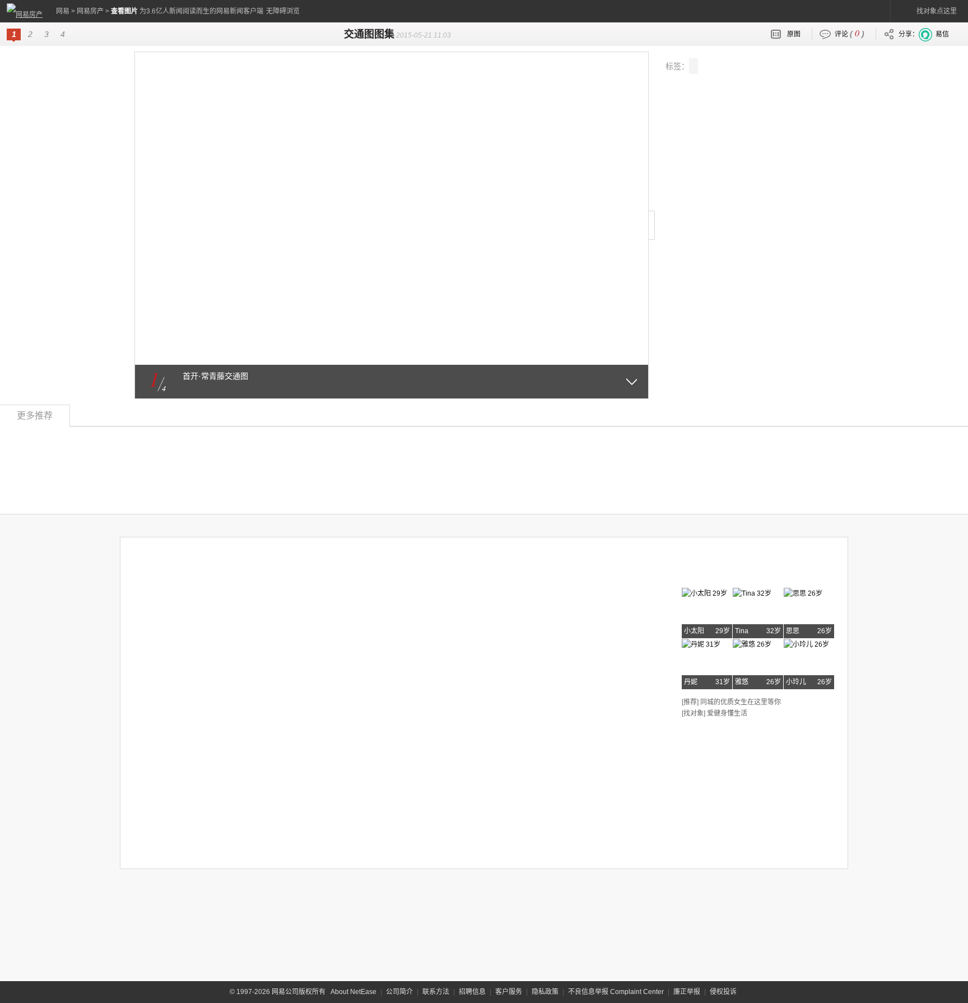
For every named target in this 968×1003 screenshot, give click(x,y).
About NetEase (353, 992)
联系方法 (435, 992)
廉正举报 (686, 992)
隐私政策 (545, 992)
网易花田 (710, 570)
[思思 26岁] (803, 592)
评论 (849, 33)
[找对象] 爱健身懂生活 (714, 713)
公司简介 (399, 992)
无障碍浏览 (283, 11)
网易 (62, 11)
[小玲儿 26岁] (806, 643)
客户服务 (508, 992)
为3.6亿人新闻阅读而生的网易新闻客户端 (201, 11)
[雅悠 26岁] (752, 643)
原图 (794, 34)
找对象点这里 (936, 11)
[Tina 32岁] (752, 592)
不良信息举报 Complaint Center (616, 992)
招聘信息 (472, 992)
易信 (942, 34)
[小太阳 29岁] (704, 592)
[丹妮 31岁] (701, 643)
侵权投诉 (723, 992)
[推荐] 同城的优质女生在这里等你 (731, 702)
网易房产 (90, 11)
